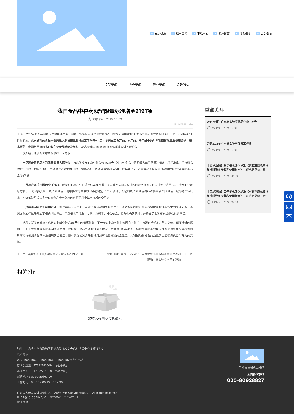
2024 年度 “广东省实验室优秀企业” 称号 (232, 121)
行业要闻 (159, 85)
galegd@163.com (42, 376)
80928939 (47, 359)
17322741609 (43, 365)
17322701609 (43, 371)
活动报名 (245, 33)
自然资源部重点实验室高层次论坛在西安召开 (55, 254)
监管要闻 (111, 85)
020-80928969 (27, 359)
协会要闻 (135, 85)
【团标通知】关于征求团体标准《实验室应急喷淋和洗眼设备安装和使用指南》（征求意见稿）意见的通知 (237, 169)
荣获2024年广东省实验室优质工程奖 (229, 143)
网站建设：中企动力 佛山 (65, 397)
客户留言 (224, 33)
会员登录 (266, 33)
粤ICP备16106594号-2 (31, 397)
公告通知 (183, 85)
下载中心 (202, 33)
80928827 (64, 359)
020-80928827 (245, 380)
